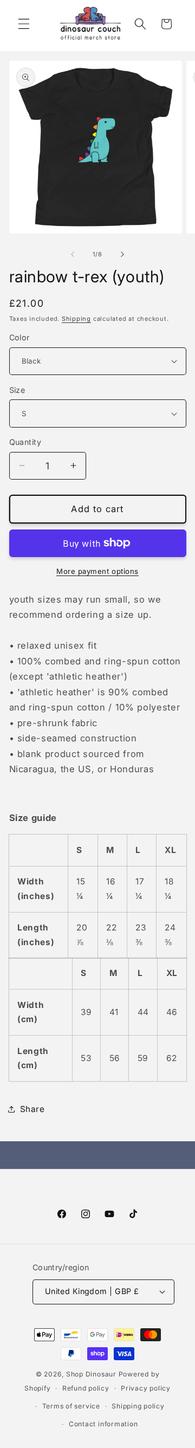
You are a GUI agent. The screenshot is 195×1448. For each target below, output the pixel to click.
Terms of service (71, 1406)
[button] (24, 24)
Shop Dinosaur (91, 1374)
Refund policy (85, 1388)
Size (17, 390)
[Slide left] (72, 254)
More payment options (97, 571)
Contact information (103, 1424)
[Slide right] (122, 254)
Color (19, 337)
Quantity (25, 442)
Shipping (76, 318)
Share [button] (32, 1109)
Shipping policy (138, 1406)
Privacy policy (146, 1388)
